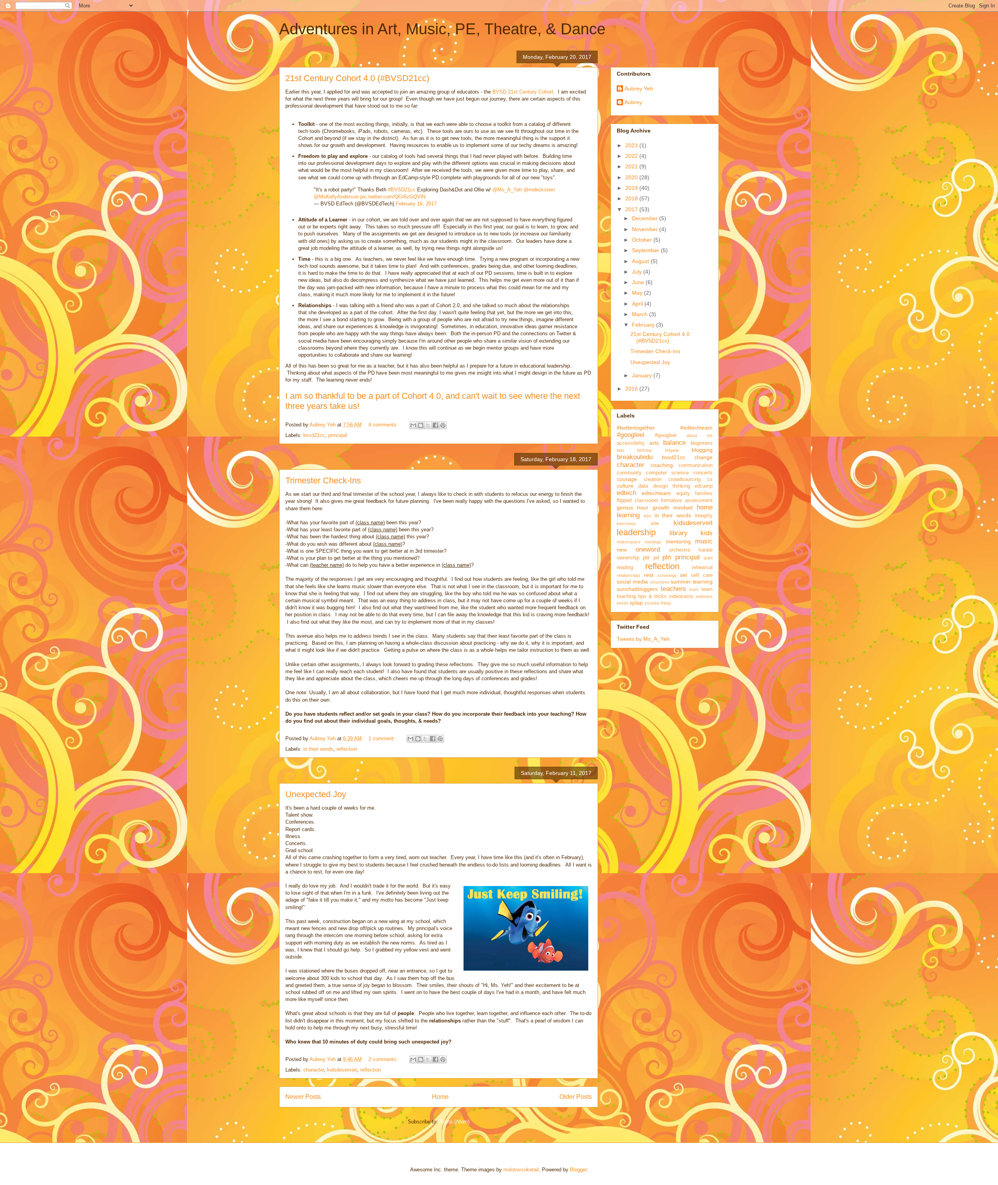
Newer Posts (303, 1096)
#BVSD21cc (402, 190)
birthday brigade (658, 450)
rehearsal (702, 567)
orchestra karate (691, 550)
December (645, 218)
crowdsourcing (684, 479)
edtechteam (656, 493)
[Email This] (413, 425)
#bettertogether (636, 427)
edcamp (704, 486)
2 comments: (384, 1059)
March (640, 314)
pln (666, 557)
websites (704, 596)
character (313, 1070)
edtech (626, 493)
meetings (653, 541)
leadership (636, 532)
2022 (632, 156)
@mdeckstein (539, 190)
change (703, 457)
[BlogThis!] (421, 425)
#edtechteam (696, 427)
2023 (632, 145)
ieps (647, 515)
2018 (632, 198)
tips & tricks (652, 596)
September (646, 250)
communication (695, 465)
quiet (708, 557)
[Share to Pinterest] (443, 425)
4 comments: (384, 425)
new (622, 550)
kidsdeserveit (342, 1070)
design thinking (671, 486)
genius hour (632, 507)
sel (683, 575)
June (639, 282)
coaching (662, 465)
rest (648, 575)
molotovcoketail (521, 1170)
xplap (636, 603)
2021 (632, 166)
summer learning (692, 581)
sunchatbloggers (637, 589)
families (704, 493)
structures (659, 582)
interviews (626, 523)
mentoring (678, 541)
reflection (346, 749)
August (641, 261)
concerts (703, 473)
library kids (691, 533)
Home (440, 1096)
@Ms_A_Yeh (507, 190)
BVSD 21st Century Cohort (522, 92)
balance (674, 442)
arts (654, 443)
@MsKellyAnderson (336, 197)
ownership (628, 558)
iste (655, 523)
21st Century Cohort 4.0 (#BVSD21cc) (357, 78)
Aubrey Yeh (639, 88)
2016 (632, 389)
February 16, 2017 (416, 204)
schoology (667, 575)
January (642, 375)
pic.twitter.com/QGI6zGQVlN (392, 197)
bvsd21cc (314, 435)
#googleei (630, 435)
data (643, 486)
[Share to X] (428, 425)
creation (653, 479)
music (704, 541)
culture (625, 486)
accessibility (631, 443)
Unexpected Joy (315, 794)
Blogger (578, 1170)
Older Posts (575, 1096)
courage (627, 479)
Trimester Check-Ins (323, 480)
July (637, 272)
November (645, 229)
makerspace (629, 541)
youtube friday (657, 603)
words (622, 603)
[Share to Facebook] (435, 425)
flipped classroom (637, 500)
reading (625, 567)
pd (656, 558)
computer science (667, 473)
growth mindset (673, 507)
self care (702, 575)
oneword (647, 549)
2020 (632, 177)
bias (621, 450)
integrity (704, 515)
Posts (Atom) (454, 1122)
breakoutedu (635, 457)
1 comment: (382, 738)
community (629, 473)
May (638, 293)
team (694, 589)
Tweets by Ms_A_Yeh (643, 639)
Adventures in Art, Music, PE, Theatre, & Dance (442, 28)
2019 (632, 188)
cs (710, 479)
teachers (673, 588)
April (638, 304)
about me (700, 435)
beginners (702, 443)
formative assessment (687, 500)
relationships (629, 575)
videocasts (681, 596)
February (644, 325)
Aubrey (633, 102)
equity (683, 493)
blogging (702, 450)
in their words (318, 749)
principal (337, 435)
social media (632, 581)
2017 (632, 209)
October (642, 240)
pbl (646, 558)
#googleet (666, 435)
